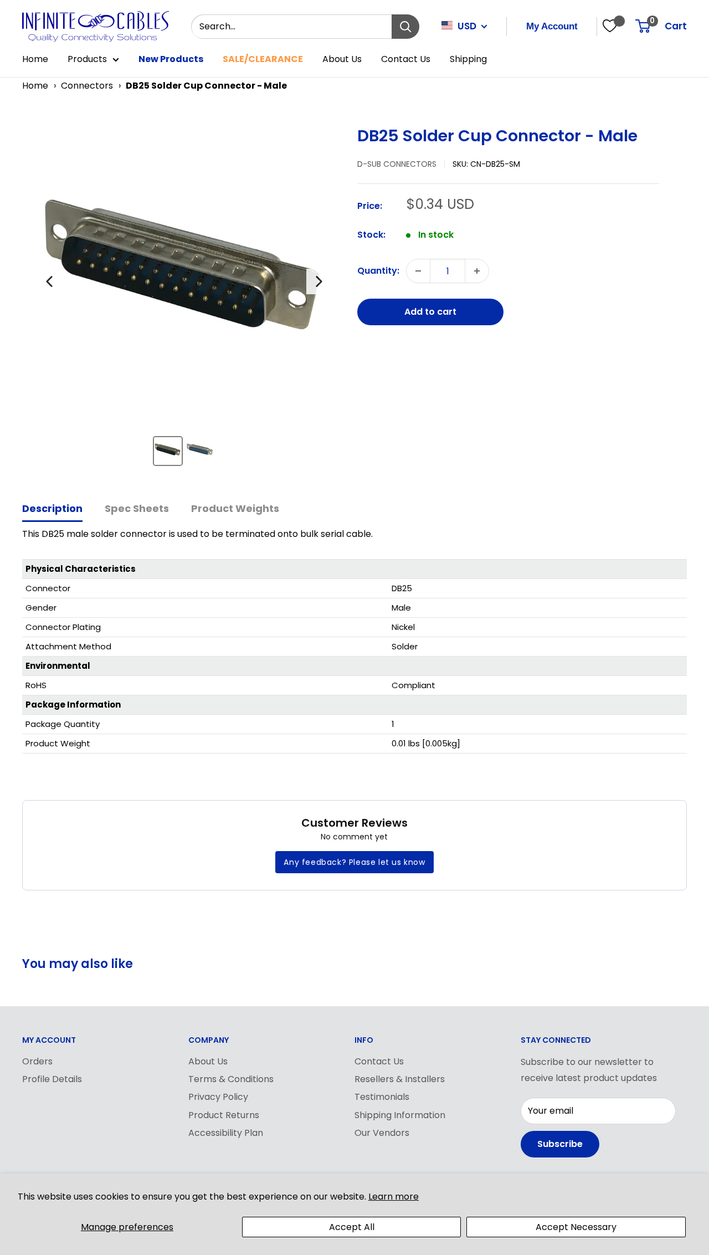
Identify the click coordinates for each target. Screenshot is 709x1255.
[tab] (52, 509)
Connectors (87, 85)
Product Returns (223, 1115)
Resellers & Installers (399, 1079)
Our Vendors (381, 1132)
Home (35, 59)
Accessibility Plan (225, 1132)
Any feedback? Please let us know (354, 862)
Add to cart (430, 311)
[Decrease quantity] (418, 271)
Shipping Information (399, 1115)
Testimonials (381, 1096)
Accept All (351, 1227)
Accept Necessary (576, 1227)
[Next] (319, 281)
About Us (342, 59)
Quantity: (378, 270)
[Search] (405, 26)
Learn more (393, 1196)
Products (87, 59)
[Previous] (49, 281)
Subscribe (560, 1144)
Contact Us (405, 59)
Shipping (468, 59)
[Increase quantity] (477, 271)
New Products (170, 59)
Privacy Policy (218, 1096)
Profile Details (52, 1079)
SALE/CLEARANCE (263, 59)
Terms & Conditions (231, 1079)
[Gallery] (184, 300)
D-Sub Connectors (396, 164)
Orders (37, 1061)
